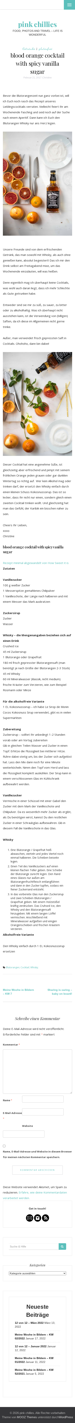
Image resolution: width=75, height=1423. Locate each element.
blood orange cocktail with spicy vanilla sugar (38, 63)
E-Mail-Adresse (12, 1115)
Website (27, 1126)
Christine (47, 77)
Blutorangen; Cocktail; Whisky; (22, 967)
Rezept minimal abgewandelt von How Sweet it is (36, 563)
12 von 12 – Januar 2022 (31, 1346)
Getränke (28, 48)
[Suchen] (62, 1246)
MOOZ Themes (27, 1417)
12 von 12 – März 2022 (29, 1322)
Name (7, 1100)
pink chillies (37, 24)
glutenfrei (45, 48)
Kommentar (11, 1044)
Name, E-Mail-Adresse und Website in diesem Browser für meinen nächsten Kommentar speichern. (37, 1154)
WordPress (66, 1417)
